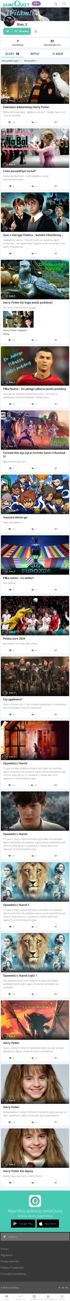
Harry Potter (11, 1043)
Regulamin (7, 1255)
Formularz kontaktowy (13, 1273)
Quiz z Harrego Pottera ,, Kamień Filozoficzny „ (33, 235)
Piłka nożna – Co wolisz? (18, 578)
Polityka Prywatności (12, 1267)
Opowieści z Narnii (15, 763)
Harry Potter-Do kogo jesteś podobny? (28, 302)
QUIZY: (12, 54)
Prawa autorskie (10, 1261)
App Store (50, 1223)
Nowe (6, 1299)
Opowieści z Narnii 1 (16, 905)
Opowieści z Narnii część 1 (20, 975)
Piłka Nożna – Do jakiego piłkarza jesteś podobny (34, 389)
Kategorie (34, 1299)
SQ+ (36, 3)
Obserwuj (17, 31)
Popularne (20, 1299)
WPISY (34, 54)
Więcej (62, 1299)
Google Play (26, 1223)
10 (36, 785)
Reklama (12, 1236)
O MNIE (57, 54)
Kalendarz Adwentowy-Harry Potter (26, 107)
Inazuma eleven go (15, 517)
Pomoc (5, 1248)
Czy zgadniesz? (12, 699)
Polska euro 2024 (14, 638)
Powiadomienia (48, 1299)
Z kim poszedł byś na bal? (19, 171)
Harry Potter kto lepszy (18, 1171)
